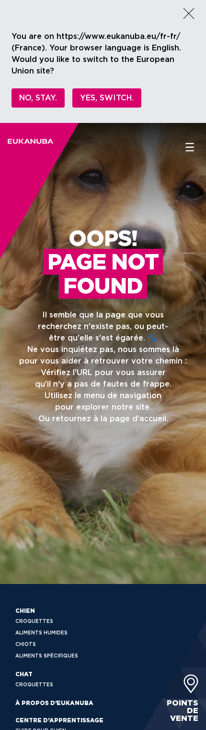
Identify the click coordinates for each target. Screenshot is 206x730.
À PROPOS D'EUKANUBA (54, 702)
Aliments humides (41, 632)
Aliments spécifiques (46, 655)
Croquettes (34, 621)
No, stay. (38, 97)
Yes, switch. (107, 97)
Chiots (25, 644)
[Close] (189, 13)
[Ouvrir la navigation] (190, 147)
